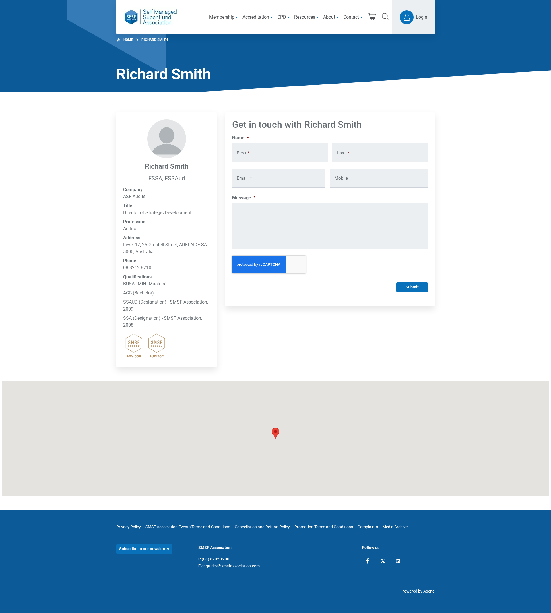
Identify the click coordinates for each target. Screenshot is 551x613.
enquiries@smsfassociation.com (230, 566)
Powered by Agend (418, 591)
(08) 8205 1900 (215, 559)
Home (128, 40)
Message (243, 198)
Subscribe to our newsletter (144, 548)
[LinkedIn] (398, 561)
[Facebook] (367, 561)
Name (240, 138)
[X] (382, 561)
